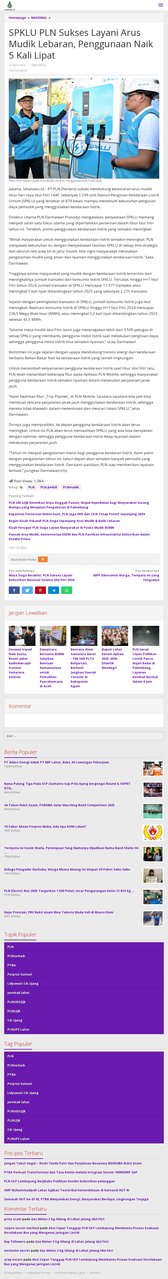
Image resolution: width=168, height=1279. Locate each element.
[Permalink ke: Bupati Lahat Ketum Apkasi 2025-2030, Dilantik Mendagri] (115, 636)
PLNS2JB (13, 1011)
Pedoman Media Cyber (70, 1273)
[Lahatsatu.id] (9, 5)
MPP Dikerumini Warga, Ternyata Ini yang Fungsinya (126, 575)
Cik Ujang (14, 1020)
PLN (31, 487)
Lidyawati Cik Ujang (22, 983)
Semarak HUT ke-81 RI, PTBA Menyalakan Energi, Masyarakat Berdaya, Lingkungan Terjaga (76, 1199)
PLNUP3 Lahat (18, 1029)
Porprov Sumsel (19, 974)
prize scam (12, 1219)
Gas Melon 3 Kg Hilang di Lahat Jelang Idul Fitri (67, 1219)
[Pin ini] (40, 590)
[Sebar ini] (14, 590)
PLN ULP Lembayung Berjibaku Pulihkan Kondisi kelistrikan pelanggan (59, 1181)
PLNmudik (71, 487)
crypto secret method (21, 1228)
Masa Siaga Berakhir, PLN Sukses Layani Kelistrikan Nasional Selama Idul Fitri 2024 (41, 575)
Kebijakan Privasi (38, 1273)
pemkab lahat (18, 993)
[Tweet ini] (27, 590)
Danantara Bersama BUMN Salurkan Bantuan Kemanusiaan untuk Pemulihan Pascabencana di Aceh (52, 667)
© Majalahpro (13, 1273)
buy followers (15, 1241)
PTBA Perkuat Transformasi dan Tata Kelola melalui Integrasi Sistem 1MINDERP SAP (70, 1172)
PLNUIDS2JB (16, 1002)
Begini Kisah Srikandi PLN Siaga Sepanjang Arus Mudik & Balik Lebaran (64, 521)
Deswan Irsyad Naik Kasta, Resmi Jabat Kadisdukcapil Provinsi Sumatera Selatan (20, 663)
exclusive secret (17, 1250)
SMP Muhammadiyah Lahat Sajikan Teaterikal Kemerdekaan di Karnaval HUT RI (66, 1190)
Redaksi (95, 1273)
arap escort (13, 1259)
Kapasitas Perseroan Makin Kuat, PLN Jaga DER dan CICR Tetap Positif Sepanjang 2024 (77, 514)
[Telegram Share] (53, 590)
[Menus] (161, 5)
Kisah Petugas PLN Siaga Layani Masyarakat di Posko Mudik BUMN (61, 527)
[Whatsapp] (66, 590)
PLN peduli (48, 487)
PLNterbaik (16, 956)
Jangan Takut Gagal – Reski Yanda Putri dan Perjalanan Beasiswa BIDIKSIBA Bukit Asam (73, 1163)
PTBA (11, 965)
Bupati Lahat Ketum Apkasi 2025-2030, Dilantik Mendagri (113, 658)
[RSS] (43, 559)
